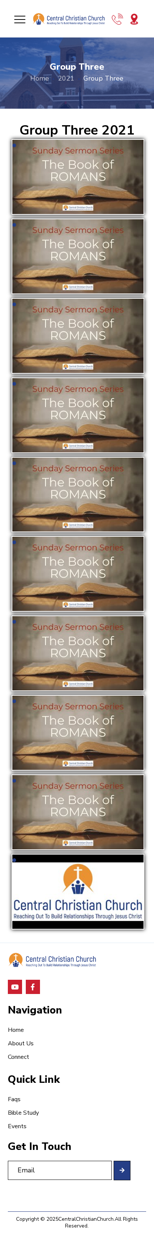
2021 (66, 78)
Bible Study (23, 1113)
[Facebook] (33, 987)
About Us (21, 1043)
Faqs (14, 1099)
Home (39, 78)
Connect (18, 1057)
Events (17, 1126)
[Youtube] (15, 987)
